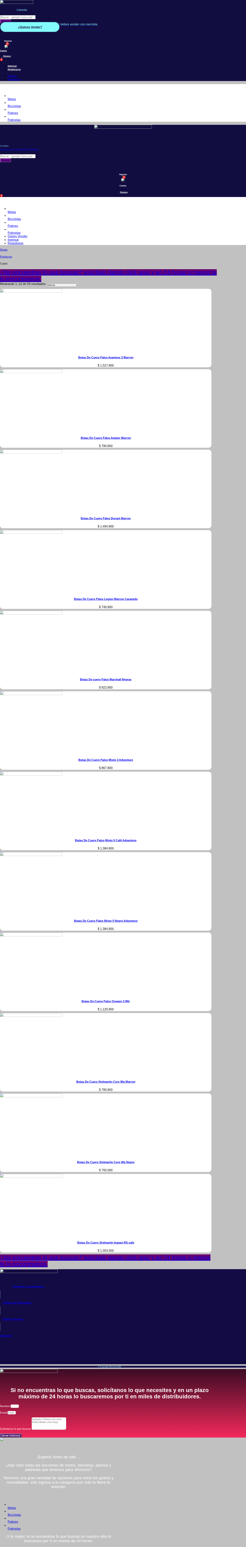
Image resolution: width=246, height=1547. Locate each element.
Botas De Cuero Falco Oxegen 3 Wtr (105, 1001)
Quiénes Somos (12, 1319)
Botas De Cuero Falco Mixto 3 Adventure (105, 759)
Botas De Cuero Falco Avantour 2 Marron (105, 357)
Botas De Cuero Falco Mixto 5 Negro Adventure (106, 920)
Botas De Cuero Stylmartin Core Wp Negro (106, 1162)
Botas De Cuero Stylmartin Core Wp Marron (105, 1081)
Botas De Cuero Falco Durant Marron (106, 518)
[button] (109, 87)
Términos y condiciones (28, 1286)
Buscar (5, 21)
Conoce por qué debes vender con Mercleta (19, 149)
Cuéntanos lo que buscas (16, 1428)
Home (3, 249)
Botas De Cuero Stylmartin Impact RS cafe (105, 1242)
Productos (6, 256)
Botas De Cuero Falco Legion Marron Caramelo (106, 599)
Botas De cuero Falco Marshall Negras (105, 679)
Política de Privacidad (17, 1302)
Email (3, 1412)
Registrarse (14, 69)
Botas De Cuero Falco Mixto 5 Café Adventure (105, 840)
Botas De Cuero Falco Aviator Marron (106, 438)
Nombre (5, 1406)
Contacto (6, 1335)
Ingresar (12, 66)
